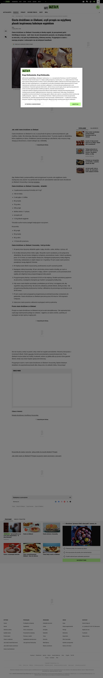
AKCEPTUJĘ (75, 104)
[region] (51, 87)
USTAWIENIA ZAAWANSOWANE (33, 104)
